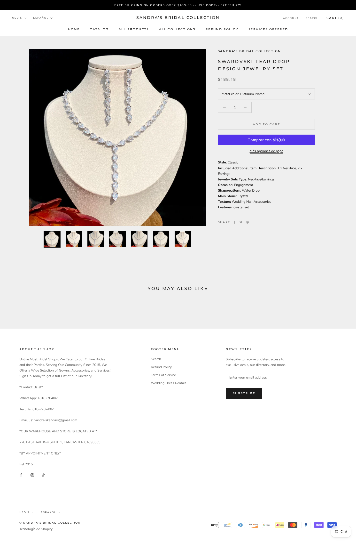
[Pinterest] (247, 222)
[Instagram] (32, 474)
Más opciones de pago (266, 151)
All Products (134, 29)
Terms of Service (163, 375)
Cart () (335, 18)
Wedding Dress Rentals (168, 383)
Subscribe (244, 393)
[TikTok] (43, 474)
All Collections (177, 29)
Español (40, 18)
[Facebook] (234, 222)
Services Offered (268, 29)
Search (312, 18)
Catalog (99, 29)
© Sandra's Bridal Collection (50, 522)
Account (291, 18)
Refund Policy (222, 29)
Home (74, 29)
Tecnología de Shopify (36, 529)
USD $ (17, 18)
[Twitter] (241, 222)
